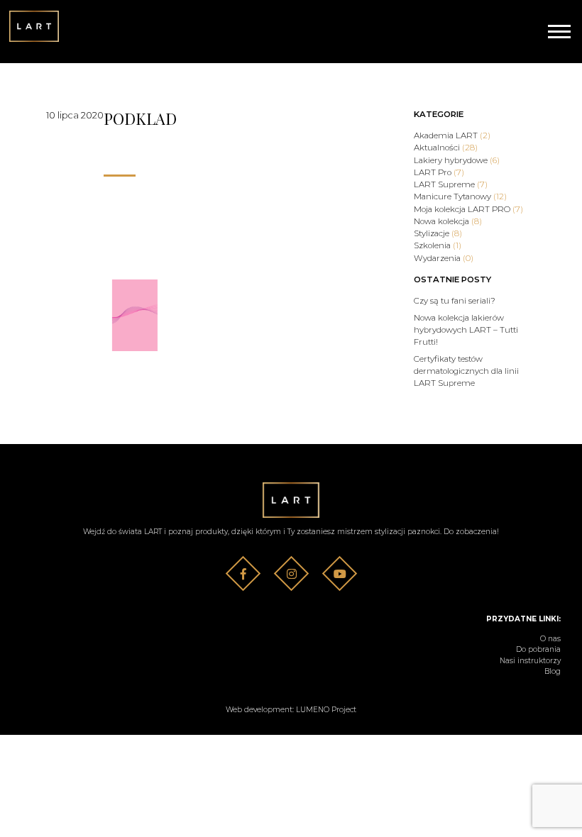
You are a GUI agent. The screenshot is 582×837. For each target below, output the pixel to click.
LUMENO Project (326, 709)
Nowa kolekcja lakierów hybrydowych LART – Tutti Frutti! (466, 330)
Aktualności (446, 148)
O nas (550, 638)
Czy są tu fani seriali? (454, 301)
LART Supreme (451, 184)
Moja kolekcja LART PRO (468, 209)
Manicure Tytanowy (460, 196)
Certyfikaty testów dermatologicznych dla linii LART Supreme (466, 371)
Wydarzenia (443, 258)
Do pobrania (538, 649)
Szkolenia (437, 245)
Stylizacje (438, 233)
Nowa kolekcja (448, 221)
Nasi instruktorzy (530, 660)
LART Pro (439, 172)
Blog (552, 671)
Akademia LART (452, 135)
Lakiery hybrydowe (457, 160)
